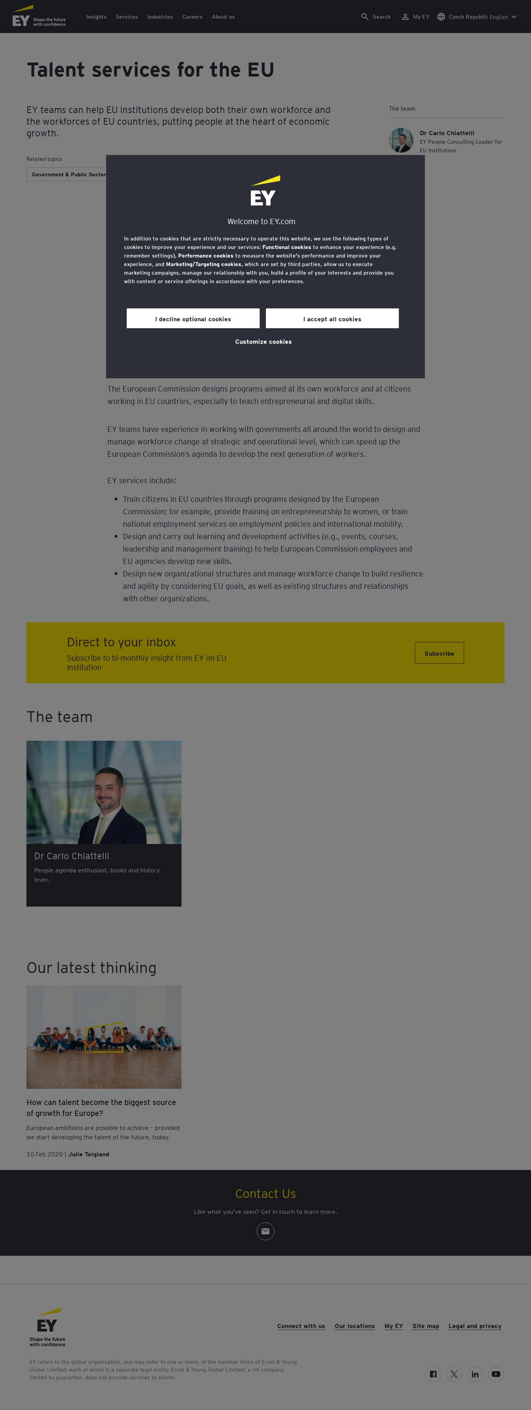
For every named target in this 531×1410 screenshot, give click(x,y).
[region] (265, 266)
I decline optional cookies (193, 318)
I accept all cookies (332, 318)
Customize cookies (263, 341)
